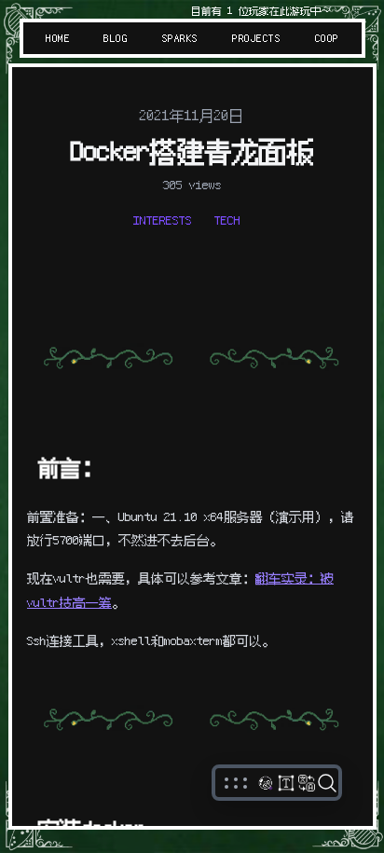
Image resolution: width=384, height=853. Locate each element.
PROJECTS (256, 38)
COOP (326, 38)
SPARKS (180, 38)
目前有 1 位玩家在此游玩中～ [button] (260, 11)
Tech (227, 220)
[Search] (327, 783)
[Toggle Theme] (265, 783)
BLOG (115, 38)
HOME (58, 38)
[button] (235, 783)
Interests (162, 220)
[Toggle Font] (286, 783)
